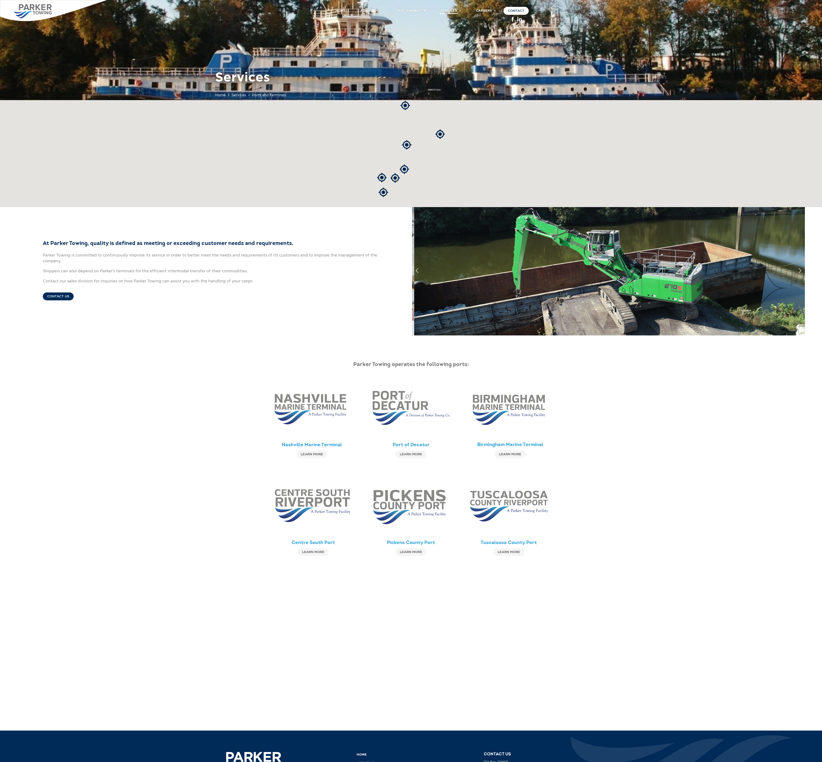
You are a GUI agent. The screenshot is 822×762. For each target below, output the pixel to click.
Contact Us (58, 296)
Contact (516, 10)
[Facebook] (512, 20)
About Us (369, 10)
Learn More (312, 454)
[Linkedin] (519, 20)
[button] (406, 145)
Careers (484, 10)
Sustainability (411, 10)
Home (340, 10)
